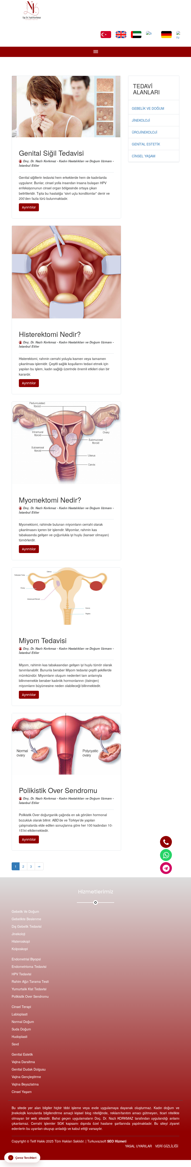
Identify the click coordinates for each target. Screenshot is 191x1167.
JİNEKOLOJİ (141, 120)
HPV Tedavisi (21, 974)
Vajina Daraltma (23, 1061)
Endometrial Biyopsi (26, 959)
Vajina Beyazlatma (25, 1084)
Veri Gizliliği (166, 1146)
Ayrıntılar (29, 207)
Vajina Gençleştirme (26, 1076)
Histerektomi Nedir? (50, 334)
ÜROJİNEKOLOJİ (144, 132)
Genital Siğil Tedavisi (51, 153)
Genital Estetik (22, 1054)
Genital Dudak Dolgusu (29, 1069)
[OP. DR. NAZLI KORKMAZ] (166, 842)
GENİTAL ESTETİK (146, 144)
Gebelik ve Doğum (25, 911)
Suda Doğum (21, 1029)
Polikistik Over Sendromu (58, 790)
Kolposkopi (20, 948)
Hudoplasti (19, 1036)
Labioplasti (19, 1014)
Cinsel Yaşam (22, 1091)
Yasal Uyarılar (138, 1146)
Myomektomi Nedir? (50, 500)
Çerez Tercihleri (23, 1158)
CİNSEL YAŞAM (143, 156)
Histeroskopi (21, 941)
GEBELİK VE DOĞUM (148, 108)
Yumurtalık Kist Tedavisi (29, 989)
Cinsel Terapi (21, 1006)
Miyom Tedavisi (43, 640)
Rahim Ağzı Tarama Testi (30, 981)
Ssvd (15, 1044)
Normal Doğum (23, 1021)
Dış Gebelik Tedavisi (26, 926)
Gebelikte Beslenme (26, 919)
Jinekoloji (18, 933)
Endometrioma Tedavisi (29, 966)
